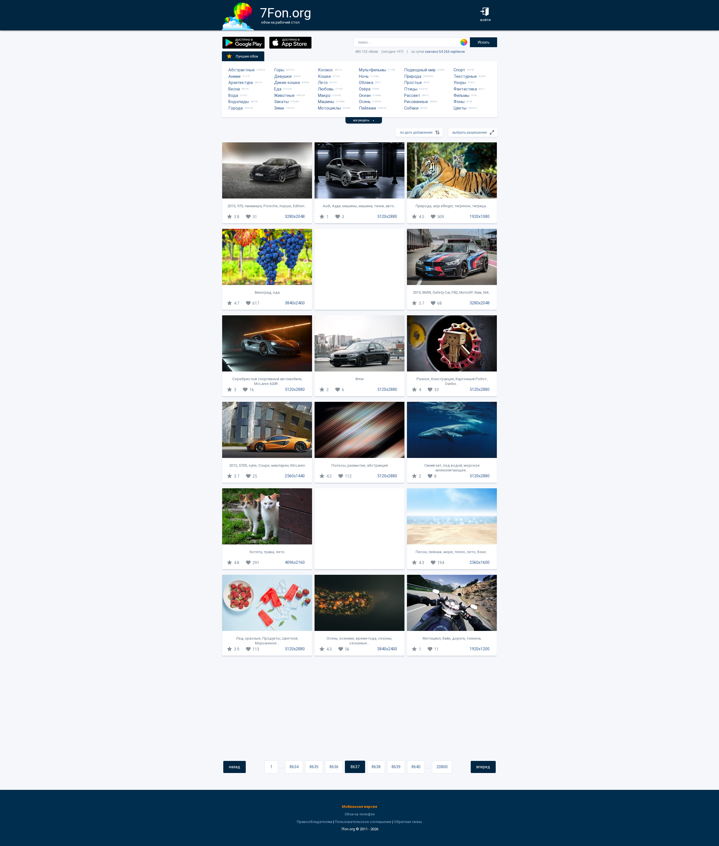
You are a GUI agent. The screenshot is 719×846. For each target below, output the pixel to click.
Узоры (460, 82)
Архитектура (240, 82)
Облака (366, 82)
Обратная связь (408, 822)
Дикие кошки (287, 82)
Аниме (234, 76)
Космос (325, 69)
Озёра (364, 89)
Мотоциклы (329, 108)
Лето (323, 82)
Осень (365, 101)
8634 (294, 767)
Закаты (281, 101)
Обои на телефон (360, 814)
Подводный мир (420, 69)
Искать (484, 42)
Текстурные (465, 76)
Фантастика (465, 89)
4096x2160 (295, 562)
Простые (413, 82)
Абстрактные (241, 69)
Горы (279, 69)
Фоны (459, 101)
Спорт (459, 69)
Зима (279, 108)
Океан (365, 95)
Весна (234, 89)
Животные (284, 95)
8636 (333, 767)
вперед (483, 767)
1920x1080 (480, 216)
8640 (415, 767)
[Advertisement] (359, 269)
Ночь (364, 76)
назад (234, 767)
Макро (324, 95)
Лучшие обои (247, 56)
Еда (277, 89)
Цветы (460, 108)
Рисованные (416, 101)
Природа (412, 76)
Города (235, 108)
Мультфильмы (372, 69)
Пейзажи (367, 108)
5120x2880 (387, 216)
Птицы (410, 89)
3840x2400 (295, 302)
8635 (314, 767)
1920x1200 (480, 648)
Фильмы (461, 95)
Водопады (238, 101)
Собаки (411, 108)
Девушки (283, 76)
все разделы (363, 120)
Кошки (324, 76)
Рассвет (412, 95)
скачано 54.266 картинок (445, 52)
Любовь (326, 89)
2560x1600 (480, 562)
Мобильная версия (359, 806)
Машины (326, 101)
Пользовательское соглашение (363, 822)
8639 (396, 767)
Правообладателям (314, 822)
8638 (376, 767)
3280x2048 (295, 216)
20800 (442, 767)
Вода (233, 95)
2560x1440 (295, 475)
